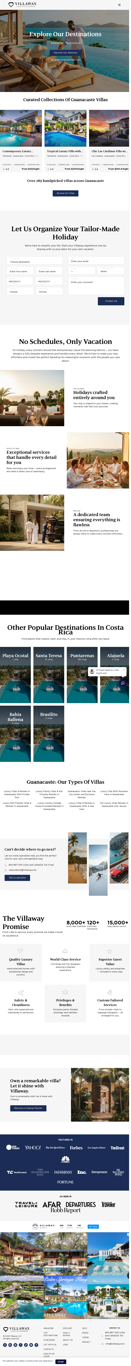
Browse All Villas (64, 193)
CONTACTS (48, 1300)
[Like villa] (38, 112)
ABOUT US (67, 1291)
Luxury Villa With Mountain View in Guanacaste (112, 792)
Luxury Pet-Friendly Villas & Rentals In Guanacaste (17, 804)
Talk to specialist (16, 878)
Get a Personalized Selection (64, 60)
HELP (83, 1279)
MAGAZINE (48, 1279)
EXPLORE (66, 1279)
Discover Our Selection (64, 53)
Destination (15, 258)
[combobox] (20, 292)
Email (72, 258)
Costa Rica (29, 156)
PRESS (84, 1283)
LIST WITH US (49, 1295)
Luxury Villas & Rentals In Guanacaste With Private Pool (17, 794)
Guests (12, 288)
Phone (72, 268)
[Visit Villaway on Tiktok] (26, 1295)
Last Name (43, 268)
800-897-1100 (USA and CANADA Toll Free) (30, 865)
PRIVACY (85, 1293)
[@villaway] (34, 1231)
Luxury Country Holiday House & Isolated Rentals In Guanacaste (48, 806)
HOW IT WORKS (66, 1285)
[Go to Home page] (22, 4)
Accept (61, 1362)
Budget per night (106, 268)
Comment (73, 278)
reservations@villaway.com (22, 870)
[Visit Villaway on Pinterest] (36, 1295)
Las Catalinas (96, 156)
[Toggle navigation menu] (119, 4)
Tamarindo (7, 156)
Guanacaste (18, 156)
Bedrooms (43, 288)
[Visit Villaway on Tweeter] (21, 1295)
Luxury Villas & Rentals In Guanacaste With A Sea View (81, 806)
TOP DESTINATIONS (50, 1285)
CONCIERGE (49, 1291)
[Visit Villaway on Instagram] (15, 1295)
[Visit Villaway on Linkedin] (10, 1295)
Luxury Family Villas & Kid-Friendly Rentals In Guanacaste (48, 794)
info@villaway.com (113, 1294)
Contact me (109, 301)
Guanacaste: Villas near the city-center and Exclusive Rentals (80, 794)
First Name (14, 268)
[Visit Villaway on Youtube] (31, 1295)
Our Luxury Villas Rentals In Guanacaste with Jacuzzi (112, 804)
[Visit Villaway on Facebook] (5, 1295)
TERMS (84, 1288)
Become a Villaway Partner (28, 1113)
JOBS (64, 1295)
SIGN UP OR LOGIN (48, 1306)
